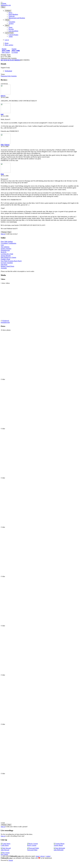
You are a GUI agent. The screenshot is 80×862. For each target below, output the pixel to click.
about (37, 856)
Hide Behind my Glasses (8, 257)
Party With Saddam (7, 241)
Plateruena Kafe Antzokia (9, 76)
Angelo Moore (58, 845)
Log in (7, 40)
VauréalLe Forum (16, 50)
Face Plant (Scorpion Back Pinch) (11, 261)
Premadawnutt (5, 250)
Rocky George (31, 845)
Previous (4, 232)
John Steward (5, 850)
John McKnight (58, 850)
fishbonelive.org (6, 5)
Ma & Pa (3, 252)
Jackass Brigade (6, 255)
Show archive (9, 45)
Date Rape (4, 264)
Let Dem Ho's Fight (7, 254)
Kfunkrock (5, 320)
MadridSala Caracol (6, 50)
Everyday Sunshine (7, 263)
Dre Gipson (4, 854)
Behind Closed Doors (7, 266)
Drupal (11, 860)
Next (9, 232)
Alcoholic (4, 268)
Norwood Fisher (32, 850)
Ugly (2, 245)
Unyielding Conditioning (8, 243)
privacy (42, 856)
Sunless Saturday (6, 248)
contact (48, 856)
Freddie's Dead (5, 259)
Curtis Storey (5, 845)
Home (6, 43)
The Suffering (5, 247)
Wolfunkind (8, 71)
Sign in (3, 234)
